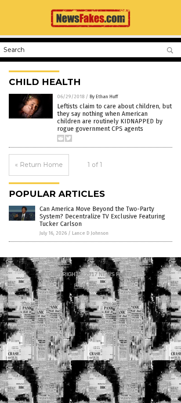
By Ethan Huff (104, 97)
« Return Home (39, 165)
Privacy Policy (90, 286)
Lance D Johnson (90, 233)
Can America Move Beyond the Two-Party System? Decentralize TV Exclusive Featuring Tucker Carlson (102, 216)
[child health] (90, 29)
